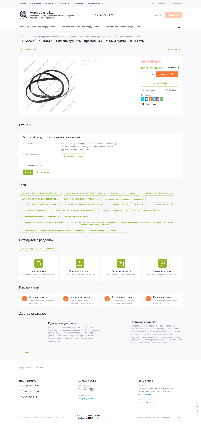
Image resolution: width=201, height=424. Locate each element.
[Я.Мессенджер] (142, 99)
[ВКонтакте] (146, 99)
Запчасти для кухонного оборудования (37, 27)
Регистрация (43, 172)
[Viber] (157, 99)
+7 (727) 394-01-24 (29, 397)
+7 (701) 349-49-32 (29, 391)
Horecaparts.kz (41, 12)
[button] (179, 418)
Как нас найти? (144, 395)
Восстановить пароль (73, 156)
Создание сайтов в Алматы (147, 417)
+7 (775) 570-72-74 (103, 15)
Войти (28, 172)
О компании (35, 3)
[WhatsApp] (161, 99)
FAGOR (82, 69)
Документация (93, 3)
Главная (22, 3)
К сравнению (150, 90)
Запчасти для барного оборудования (123, 27)
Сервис (63, 3)
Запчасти (49, 3)
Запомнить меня (34, 165)
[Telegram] (154, 99)
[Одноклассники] (150, 99)
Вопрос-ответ (25, 368)
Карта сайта (39, 368)
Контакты (78, 3)
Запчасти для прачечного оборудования (80, 27)
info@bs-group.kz (85, 399)
